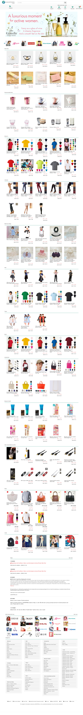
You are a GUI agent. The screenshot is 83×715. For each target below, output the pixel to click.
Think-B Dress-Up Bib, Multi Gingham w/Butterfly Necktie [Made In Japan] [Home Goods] (56, 261)
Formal (8, 651)
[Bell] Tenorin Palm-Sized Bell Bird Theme (55, 63)
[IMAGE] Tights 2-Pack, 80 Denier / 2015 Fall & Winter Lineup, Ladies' (41, 194)
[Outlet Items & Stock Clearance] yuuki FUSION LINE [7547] (40, 503)
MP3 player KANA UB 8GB (41, 480)
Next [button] (78, 43)
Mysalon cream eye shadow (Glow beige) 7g (70, 437)
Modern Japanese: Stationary (68, 674)
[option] (41, 24)
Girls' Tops (27, 643)
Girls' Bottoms (28, 644)
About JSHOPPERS (54, 701)
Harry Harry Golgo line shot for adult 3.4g (12, 437)
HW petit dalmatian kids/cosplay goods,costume (12, 283)
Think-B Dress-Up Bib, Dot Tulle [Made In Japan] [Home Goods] (13, 260)
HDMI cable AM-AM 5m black (55, 460)
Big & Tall (27, 686)
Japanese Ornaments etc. (49, 686)
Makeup (45, 662)
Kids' (27, 641)
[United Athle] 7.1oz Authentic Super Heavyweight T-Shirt (68, 350)
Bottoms (64, 643)
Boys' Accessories (29, 654)
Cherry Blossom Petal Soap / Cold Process (41, 84)
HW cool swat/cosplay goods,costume (68, 283)
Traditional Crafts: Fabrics (67, 660)
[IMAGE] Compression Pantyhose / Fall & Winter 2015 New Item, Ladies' (26, 215)
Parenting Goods (10, 689)
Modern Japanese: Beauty (67, 675)
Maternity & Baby (10, 681)
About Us (9, 701)
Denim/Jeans (9, 648)
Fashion (63, 681)
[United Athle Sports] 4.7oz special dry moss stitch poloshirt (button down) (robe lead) (41, 152)
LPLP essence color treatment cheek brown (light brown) (12, 416)
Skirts (8, 646)
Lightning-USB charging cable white (55, 481)
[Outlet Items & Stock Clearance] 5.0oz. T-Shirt (26, 524)
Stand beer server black (26, 459)
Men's (27, 675)
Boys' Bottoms (28, 651)
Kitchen (63, 678)
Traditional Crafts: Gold (67, 661)
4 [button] (45, 39)
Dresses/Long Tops (11, 644)
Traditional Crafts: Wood (67, 657)
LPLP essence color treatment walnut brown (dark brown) (27, 416)
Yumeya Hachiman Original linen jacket (69, 548)
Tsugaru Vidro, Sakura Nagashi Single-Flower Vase (27, 128)
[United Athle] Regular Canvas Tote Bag (11, 373)
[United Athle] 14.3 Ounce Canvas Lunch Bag (26, 393)
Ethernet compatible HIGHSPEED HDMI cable (40, 460)
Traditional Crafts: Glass (67, 663)
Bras (8, 666)
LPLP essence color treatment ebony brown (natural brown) (40, 416)
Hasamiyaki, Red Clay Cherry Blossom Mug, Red (55, 107)
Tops (8, 643)
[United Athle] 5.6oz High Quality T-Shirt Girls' (69, 151)
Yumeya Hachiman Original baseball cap (12, 548)
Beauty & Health (47, 658)
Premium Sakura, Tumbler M (70, 127)
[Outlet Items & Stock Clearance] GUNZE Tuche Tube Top (12, 524)
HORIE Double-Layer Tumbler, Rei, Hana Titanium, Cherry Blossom (27, 108)
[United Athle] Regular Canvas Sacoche (25, 373)
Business (27, 680)
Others (8, 657)
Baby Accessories (10, 685)
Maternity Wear (10, 686)
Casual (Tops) (28, 677)
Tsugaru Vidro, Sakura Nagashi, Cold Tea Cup (11, 128)
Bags (45, 643)
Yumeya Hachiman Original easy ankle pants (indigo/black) (26, 548)
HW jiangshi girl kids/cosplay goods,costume (41, 283)
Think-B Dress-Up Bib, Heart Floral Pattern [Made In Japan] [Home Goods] (41, 260)
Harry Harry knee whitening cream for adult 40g (69, 416)
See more (71, 557)
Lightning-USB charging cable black (69, 481)
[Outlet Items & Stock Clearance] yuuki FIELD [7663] (69, 503)
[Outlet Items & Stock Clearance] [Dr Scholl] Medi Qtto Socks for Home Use (41, 524)
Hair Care (46, 664)
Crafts (64, 649)
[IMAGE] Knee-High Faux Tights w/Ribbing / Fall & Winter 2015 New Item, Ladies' (40, 216)
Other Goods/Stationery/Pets (49, 676)
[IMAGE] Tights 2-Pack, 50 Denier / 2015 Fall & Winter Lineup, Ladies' (26, 194)
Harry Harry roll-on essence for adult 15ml (26, 437)
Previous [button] (4, 43)
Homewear (9, 672)
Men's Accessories (48, 650)
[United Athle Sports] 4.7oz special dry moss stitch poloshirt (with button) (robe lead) (55, 152)
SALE (64, 641)
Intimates (9, 663)
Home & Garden (65, 680)
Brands (45, 667)
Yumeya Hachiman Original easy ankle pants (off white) (41, 548)
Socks (8, 673)
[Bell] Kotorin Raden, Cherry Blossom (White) (12, 64)
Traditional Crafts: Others (67, 666)
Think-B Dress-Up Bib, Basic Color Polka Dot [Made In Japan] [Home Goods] (56, 239)
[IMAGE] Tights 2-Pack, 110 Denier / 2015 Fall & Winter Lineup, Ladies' (56, 194)
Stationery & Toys (66, 684)
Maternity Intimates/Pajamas (13, 688)
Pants (8, 647)
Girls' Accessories (29, 648)
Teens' (27, 662)
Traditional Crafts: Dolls (67, 664)
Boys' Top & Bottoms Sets (30, 653)
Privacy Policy (25, 701)
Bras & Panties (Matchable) (12, 664)
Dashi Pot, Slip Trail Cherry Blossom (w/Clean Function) (70, 107)
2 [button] (41, 39)
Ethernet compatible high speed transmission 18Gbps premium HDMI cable (70, 460)
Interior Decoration (47, 679)
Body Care (46, 663)
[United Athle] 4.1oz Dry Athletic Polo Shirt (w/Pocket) (69, 172)
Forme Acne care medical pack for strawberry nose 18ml (40, 437)
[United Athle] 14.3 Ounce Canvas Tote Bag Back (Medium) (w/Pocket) (69, 372)
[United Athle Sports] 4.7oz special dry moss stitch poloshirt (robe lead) (12, 152)
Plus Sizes (9, 653)
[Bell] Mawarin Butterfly (69, 62)
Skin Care (46, 660)
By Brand (46, 682)
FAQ (61, 701)
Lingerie (8, 669)
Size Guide (72, 701)
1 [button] (39, 39)
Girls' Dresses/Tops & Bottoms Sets (31, 646)
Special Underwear (10, 670)
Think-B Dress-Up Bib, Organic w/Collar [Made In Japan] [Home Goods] (69, 260)
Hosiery (8, 675)
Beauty (63, 683)
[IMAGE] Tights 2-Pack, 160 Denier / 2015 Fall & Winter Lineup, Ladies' (70, 194)
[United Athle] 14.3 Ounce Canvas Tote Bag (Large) (12, 393)
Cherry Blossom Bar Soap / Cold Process (70, 84)
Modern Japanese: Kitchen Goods (51, 689)
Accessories (27, 685)
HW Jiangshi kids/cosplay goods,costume (26, 283)
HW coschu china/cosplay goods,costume (40, 327)
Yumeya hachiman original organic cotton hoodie (55, 548)
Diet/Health (46, 666)
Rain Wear (46, 651)
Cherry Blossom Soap (54, 83)
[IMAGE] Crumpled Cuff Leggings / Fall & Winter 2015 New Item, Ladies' (12, 215)
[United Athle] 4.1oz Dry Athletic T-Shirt (26, 172)
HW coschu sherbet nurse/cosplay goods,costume (25, 327)
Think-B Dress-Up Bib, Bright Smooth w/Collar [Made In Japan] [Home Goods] (70, 239)
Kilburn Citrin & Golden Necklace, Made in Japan (55, 393)
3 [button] (43, 39)
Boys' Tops (27, 650)
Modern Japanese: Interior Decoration (49, 691)
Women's (9, 641)
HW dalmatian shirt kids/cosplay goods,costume (56, 283)
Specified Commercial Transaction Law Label (36, 701)
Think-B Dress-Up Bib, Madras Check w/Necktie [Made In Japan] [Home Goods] (26, 261)
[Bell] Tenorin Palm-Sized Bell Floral (40, 63)
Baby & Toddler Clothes (12, 683)
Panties (8, 667)
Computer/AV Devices (48, 685)
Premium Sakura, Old (54, 127)
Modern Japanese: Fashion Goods (67, 672)
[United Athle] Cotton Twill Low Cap (40, 373)
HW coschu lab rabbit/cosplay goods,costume (10, 327)
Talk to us (47, 701)
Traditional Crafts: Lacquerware (68, 651)
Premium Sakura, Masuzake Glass (41, 128)
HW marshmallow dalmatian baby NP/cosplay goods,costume (41, 239)
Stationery (46, 680)
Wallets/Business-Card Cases (50, 644)
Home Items (46, 678)
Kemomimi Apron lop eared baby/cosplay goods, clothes (13, 239)
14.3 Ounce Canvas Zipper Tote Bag (40, 393)
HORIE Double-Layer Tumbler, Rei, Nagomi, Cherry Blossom (11, 108)
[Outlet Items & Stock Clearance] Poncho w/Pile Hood (12, 503)
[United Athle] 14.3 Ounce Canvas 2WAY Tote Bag (55, 372)
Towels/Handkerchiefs (48, 683)
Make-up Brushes (47, 669)
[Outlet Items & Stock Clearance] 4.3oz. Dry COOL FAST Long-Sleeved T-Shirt (27, 503)
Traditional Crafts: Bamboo (67, 655)
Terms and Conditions (17, 701)
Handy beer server (10, 459)
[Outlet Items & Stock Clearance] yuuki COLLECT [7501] (55, 503)
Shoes (26, 683)
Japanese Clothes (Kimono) (12, 654)
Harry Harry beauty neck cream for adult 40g (55, 416)
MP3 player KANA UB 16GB (27, 480)
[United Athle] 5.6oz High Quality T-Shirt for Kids (12, 304)
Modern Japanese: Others (67, 677)
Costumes (46, 688)
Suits (8, 650)
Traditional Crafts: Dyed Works (68, 658)
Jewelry (45, 647)
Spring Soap (23, 84)
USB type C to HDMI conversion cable (11, 481)
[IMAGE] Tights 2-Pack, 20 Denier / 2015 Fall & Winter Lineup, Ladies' (12, 194)
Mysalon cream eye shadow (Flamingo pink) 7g (55, 437)
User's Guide (66, 701)
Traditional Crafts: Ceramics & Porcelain (68, 654)
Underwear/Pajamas (29, 682)
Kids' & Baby (65, 644)
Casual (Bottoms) (28, 679)
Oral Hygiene (46, 670)
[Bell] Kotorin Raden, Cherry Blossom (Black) (27, 64)
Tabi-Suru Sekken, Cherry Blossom (12, 85)
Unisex (8, 656)
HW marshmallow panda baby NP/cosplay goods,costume (26, 239)
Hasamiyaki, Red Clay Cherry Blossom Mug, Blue (41, 107)
